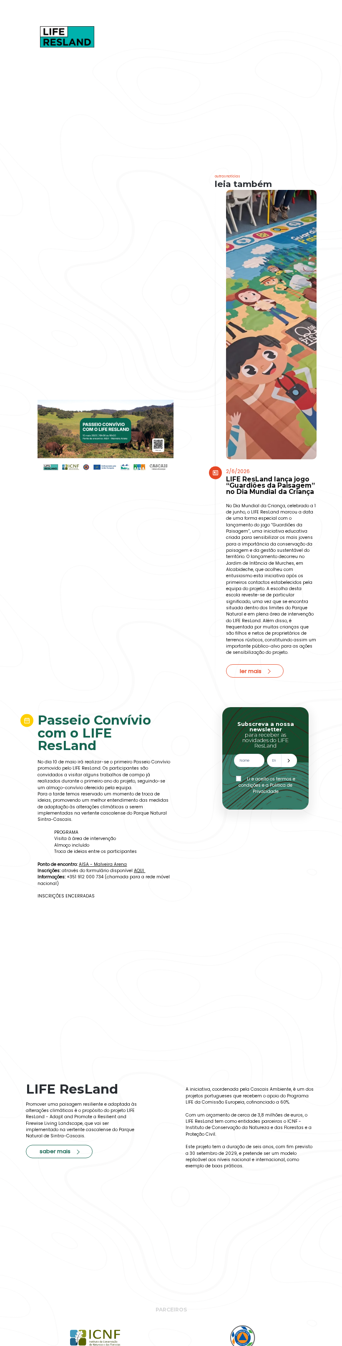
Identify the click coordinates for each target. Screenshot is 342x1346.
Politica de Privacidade (273, 788)
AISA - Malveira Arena (103, 864)
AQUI (139, 870)
